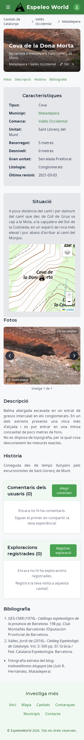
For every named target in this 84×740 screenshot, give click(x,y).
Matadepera (71, 21)
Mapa (26, 704)
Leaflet (69, 309)
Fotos (7, 79)
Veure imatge (20, 380)
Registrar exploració (63, 550)
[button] (41, 277)
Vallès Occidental (43, 21)
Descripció (23, 79)
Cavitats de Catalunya (12, 21)
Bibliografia (58, 79)
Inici (12, 704)
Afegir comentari (64, 490)
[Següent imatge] (74, 355)
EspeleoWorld (21, 730)
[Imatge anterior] (9, 355)
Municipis (32, 713)
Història (40, 79)
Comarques (65, 704)
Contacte (52, 713)
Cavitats (43, 704)
